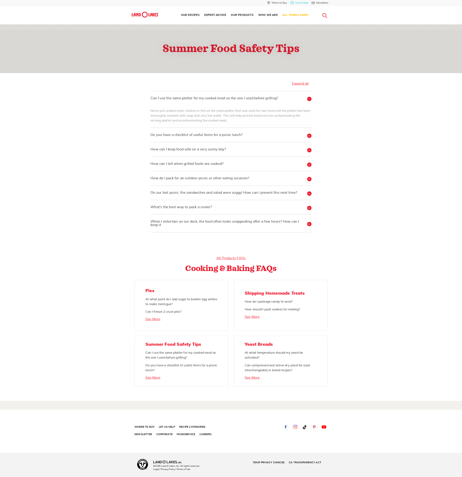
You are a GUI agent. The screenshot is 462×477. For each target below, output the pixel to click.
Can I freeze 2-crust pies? (163, 311)
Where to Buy (144, 427)
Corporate (164, 434)
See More (152, 319)
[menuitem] (190, 15)
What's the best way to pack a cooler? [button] (181, 207)
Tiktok (304, 427)
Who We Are (268, 15)
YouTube (324, 427)
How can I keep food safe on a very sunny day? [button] (188, 149)
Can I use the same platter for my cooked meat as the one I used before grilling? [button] (214, 98)
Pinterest (314, 427)
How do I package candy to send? (269, 301)
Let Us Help (167, 427)
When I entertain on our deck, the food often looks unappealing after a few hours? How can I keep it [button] (225, 223)
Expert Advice (215, 15)
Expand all (300, 83)
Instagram (295, 427)
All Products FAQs (231, 258)
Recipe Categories (192, 427)
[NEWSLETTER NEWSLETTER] (331, 7)
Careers (205, 434)
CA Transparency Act (305, 462)
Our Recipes (190, 15)
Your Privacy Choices (269, 462)
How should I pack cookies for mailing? (272, 309)
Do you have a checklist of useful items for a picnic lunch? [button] (196, 135)
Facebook (285, 427)
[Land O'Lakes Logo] (145, 15)
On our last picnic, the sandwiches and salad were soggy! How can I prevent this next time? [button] (224, 192)
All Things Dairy (295, 15)
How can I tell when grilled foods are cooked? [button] (187, 164)
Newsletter (143, 434)
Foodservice (186, 434)
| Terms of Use (183, 469)
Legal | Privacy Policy (164, 469)
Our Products (242, 15)
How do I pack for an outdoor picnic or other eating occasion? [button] (200, 178)
